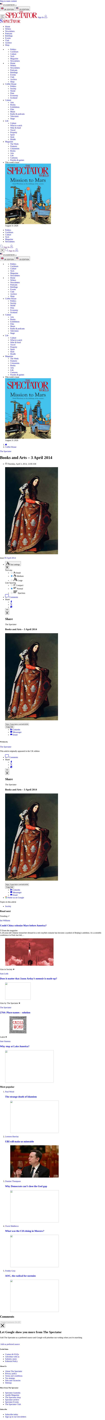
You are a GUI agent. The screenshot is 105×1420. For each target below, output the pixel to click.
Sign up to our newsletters (15, 1417)
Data (12, 93)
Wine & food (15, 128)
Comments (13, 597)
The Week (14, 144)
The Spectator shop (13, 1397)
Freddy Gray (10, 1271)
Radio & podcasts (17, 114)
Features (13, 146)
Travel (12, 130)
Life (6, 121)
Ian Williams (5, 920)
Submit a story (11, 1359)
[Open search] (1, 247)
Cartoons (14, 158)
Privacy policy (11, 1373)
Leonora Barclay (12, 1136)
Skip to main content (8, 1)
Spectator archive (12, 1400)
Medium (20, 576)
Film (12, 109)
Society (13, 89)
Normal (20, 589)
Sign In (41, 17)
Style (12, 137)
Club (7, 40)
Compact (19, 585)
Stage (12, 118)
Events (8, 38)
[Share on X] (11, 604)
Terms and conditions (13, 1376)
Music (12, 112)
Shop (7, 45)
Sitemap (8, 1383)
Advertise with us (12, 1357)
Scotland (13, 98)
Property (13, 132)
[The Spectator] (22, 17)
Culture (13, 54)
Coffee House (10, 84)
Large (20, 580)
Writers (8, 29)
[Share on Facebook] (11, 602)
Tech (12, 56)
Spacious (21, 593)
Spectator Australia (12, 1393)
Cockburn (14, 52)
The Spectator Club (13, 1404)
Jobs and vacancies (12, 1380)
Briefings (9, 36)
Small (18, 573)
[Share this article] (7, 610)
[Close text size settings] (7, 567)
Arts (12, 102)
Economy (14, 95)
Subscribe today (11, 1414)
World (12, 91)
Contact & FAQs (12, 1354)
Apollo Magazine (12, 1395)
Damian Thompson (13, 1181)
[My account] (45, 17)
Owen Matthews (12, 1226)
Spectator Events (12, 1402)
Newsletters (10, 31)
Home (7, 26)
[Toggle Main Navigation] (2, 17)
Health (13, 139)
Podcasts (8, 33)
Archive (8, 43)
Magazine (14, 59)
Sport (12, 135)
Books (12, 105)
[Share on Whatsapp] (11, 607)
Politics (13, 49)
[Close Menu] (2, 250)
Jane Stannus (5, 1041)
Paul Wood (9, 1092)
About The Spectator (13, 1371)
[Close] (2, 1326)
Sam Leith (4, 974)
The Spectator (5, 747)
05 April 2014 (10, 558)
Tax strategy (10, 1378)
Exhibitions (14, 107)
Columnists (14, 148)
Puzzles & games (17, 160)
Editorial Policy (11, 1361)
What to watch (16, 125)
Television (14, 116)
